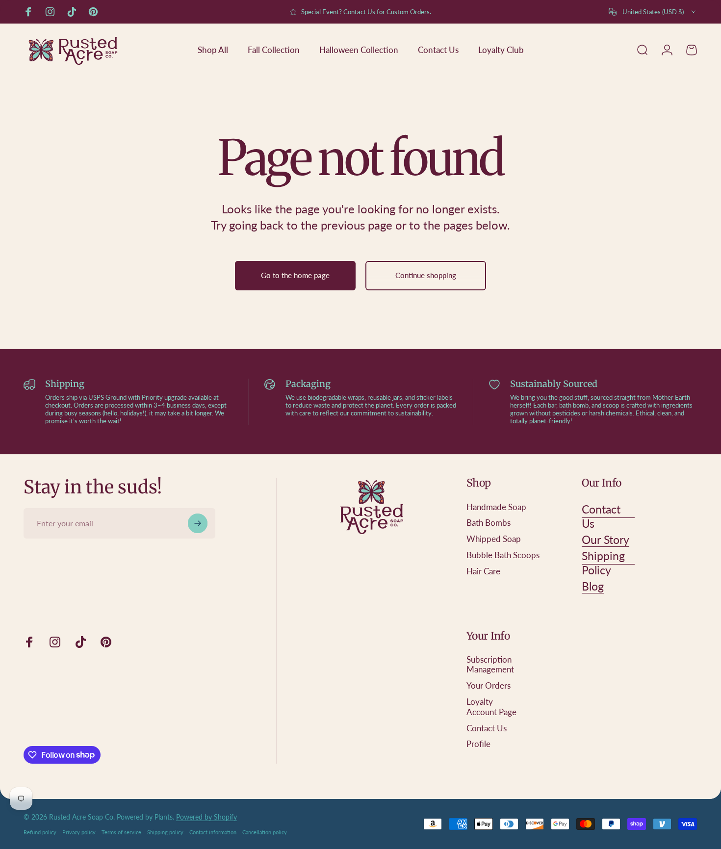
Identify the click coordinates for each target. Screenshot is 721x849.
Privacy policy (79, 832)
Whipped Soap (493, 539)
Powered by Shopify (206, 817)
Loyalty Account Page (491, 707)
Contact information (212, 832)
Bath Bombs (488, 523)
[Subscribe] (197, 523)
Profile (478, 744)
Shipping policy (165, 832)
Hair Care (483, 571)
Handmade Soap (496, 507)
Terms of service (121, 832)
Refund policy (40, 832)
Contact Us (486, 728)
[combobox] (653, 12)
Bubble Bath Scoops (503, 555)
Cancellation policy (264, 832)
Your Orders (488, 686)
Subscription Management (490, 665)
